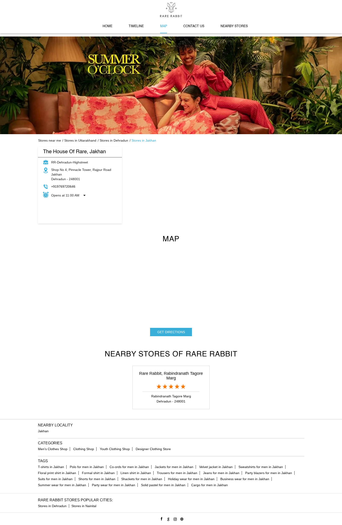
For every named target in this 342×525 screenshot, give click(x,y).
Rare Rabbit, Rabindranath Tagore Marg (171, 376)
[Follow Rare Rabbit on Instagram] (174, 518)
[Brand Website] (181, 518)
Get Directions (171, 332)
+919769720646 (63, 186)
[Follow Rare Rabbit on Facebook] (161, 518)
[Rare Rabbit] (171, 9)
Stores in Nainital (83, 506)
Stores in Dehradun (52, 506)
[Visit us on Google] (168, 518)
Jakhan (43, 431)
